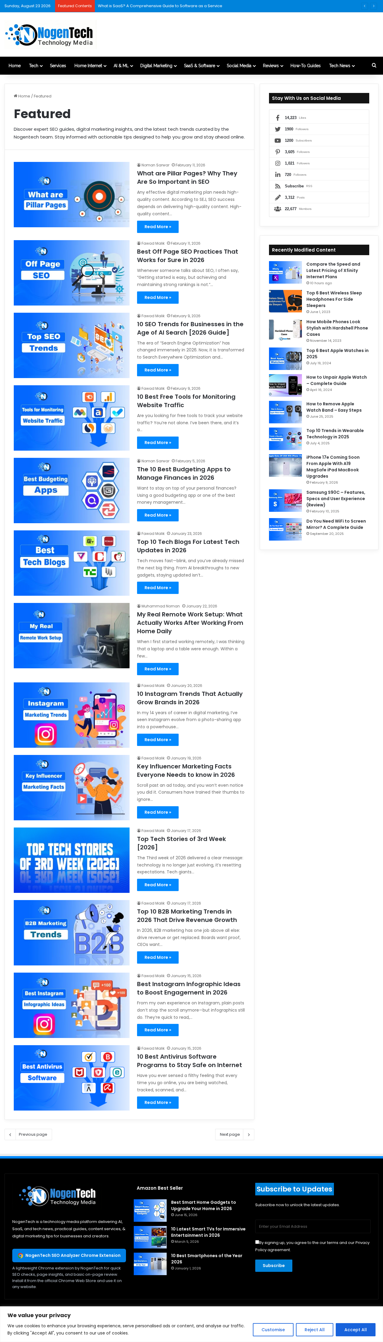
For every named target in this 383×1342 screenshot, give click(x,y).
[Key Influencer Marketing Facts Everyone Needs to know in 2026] (72, 787)
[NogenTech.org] (50, 34)
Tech (33, 65)
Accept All (355, 1330)
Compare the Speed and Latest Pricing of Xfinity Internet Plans (333, 270)
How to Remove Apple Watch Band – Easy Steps (334, 407)
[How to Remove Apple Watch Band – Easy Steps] (285, 412)
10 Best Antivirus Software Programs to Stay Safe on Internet (189, 1060)
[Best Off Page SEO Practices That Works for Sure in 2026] (72, 273)
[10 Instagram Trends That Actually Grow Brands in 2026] (72, 715)
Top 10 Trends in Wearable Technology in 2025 (335, 434)
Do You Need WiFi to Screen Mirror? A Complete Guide (336, 524)
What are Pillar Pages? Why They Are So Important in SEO (187, 177)
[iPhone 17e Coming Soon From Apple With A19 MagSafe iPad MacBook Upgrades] (285, 465)
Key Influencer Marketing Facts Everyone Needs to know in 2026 (186, 770)
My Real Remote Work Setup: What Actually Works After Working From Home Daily (190, 622)
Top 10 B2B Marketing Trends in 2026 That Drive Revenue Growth (187, 915)
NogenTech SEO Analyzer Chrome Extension (73, 1255)
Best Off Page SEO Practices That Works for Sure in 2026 (187, 255)
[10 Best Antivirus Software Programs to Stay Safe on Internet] (72, 1078)
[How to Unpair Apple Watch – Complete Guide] (285, 385)
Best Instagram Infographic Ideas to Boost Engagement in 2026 (189, 988)
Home (15, 65)
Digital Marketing (156, 65)
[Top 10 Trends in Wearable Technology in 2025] (285, 439)
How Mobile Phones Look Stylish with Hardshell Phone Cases (337, 328)
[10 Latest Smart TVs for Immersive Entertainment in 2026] (150, 1237)
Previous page (33, 1134)
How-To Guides (306, 65)
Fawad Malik (153, 243)
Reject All (315, 1330)
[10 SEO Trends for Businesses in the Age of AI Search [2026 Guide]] (72, 345)
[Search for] (374, 66)
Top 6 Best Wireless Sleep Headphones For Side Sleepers (334, 299)
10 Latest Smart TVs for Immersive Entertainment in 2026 (208, 1232)
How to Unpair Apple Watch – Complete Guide (336, 380)
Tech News (339, 65)
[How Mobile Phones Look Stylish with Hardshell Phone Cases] (285, 330)
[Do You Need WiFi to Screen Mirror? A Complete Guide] (285, 529)
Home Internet (88, 65)
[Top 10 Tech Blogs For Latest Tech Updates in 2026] (72, 563)
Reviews (271, 65)
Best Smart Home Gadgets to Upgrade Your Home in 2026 (203, 1205)
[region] (191, 1324)
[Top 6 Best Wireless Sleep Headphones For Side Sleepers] (285, 301)
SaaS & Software (199, 65)
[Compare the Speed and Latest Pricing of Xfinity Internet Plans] (285, 272)
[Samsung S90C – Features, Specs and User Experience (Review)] (285, 500)
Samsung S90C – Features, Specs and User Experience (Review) (335, 498)
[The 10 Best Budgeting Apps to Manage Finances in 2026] (72, 490)
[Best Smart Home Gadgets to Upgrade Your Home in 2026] (150, 1210)
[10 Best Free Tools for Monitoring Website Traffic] (72, 418)
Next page (230, 1134)
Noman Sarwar (155, 165)
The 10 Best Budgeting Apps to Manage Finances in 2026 (184, 473)
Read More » (158, 227)
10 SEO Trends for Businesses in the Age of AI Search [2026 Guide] (190, 328)
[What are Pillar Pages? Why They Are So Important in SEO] (72, 194)
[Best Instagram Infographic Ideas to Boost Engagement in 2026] (72, 1005)
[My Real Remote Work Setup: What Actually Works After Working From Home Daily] (72, 635)
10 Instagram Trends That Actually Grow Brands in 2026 (190, 698)
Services (58, 65)
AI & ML (121, 65)
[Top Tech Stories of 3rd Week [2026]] (72, 860)
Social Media (239, 65)
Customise (273, 1330)
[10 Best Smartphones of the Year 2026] (150, 1264)
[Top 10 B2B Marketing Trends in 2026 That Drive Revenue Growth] (72, 932)
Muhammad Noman (161, 606)
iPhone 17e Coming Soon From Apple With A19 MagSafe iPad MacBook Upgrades (333, 466)
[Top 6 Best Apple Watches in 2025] (285, 358)
